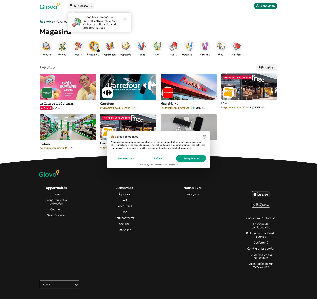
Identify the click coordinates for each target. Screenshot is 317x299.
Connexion (124, 229)
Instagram (192, 194)
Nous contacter (124, 218)
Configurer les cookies (261, 248)
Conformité (261, 242)
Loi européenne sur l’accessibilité (261, 265)
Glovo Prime (124, 206)
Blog (124, 212)
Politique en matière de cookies (260, 235)
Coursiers (56, 209)
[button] (46, 48)
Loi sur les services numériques (260, 256)
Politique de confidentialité (261, 225)
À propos (124, 194)
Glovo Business (56, 215)
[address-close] (124, 19)
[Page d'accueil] (50, 6)
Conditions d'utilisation (260, 218)
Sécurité (124, 223)
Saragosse (46, 21)
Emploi (56, 194)
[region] (158, 48)
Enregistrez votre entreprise (56, 201)
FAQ (124, 200)
